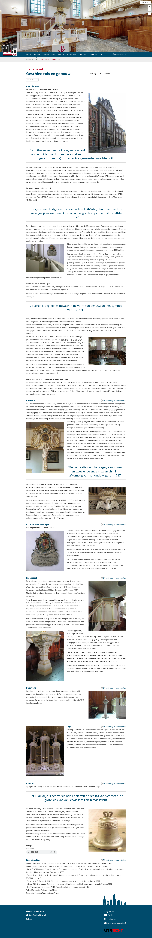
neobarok (63, 367)
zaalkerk (91, 257)
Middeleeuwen (48, 179)
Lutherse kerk (31, 59)
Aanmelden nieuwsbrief (117, 923)
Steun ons (93, 54)
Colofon (29, 919)
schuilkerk (81, 266)
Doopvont (31, 688)
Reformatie (35, 138)
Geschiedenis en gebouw (50, 59)
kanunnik (112, 410)
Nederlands (119, 54)
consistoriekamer (33, 373)
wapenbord (50, 500)
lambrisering (71, 351)
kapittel (35, 413)
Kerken (37, 54)
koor (58, 235)
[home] (10, 49)
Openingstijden (49, 54)
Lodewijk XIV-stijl (73, 272)
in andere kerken (114, 400)
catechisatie (44, 388)
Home (28, 54)
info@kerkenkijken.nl (37, 915)
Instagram (112, 919)
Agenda (61, 54)
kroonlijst (47, 348)
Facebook (111, 915)
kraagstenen (76, 339)
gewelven (64, 339)
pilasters (107, 272)
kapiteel (44, 700)
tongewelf (79, 232)
